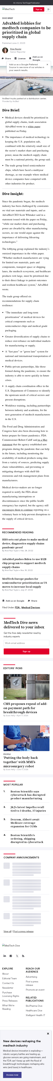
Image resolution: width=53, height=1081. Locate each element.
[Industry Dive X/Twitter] (17, 956)
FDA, (18, 607)
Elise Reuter (15, 49)
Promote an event (35, 989)
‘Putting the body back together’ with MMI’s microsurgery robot (20, 761)
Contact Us (8, 983)
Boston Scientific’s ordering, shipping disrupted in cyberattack (27, 838)
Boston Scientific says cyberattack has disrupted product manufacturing (28, 795)
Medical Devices (30, 607)
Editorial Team (9, 978)
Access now (12, 1075)
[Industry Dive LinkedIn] (4, 956)
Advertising (31, 976)
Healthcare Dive (34, 1010)
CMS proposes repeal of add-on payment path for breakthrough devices (25, 708)
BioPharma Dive (34, 1005)
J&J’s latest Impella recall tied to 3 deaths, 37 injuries (28, 808)
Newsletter (7, 987)
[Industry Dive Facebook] (11, 956)
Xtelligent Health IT (35, 1015)
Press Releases (10, 1000)
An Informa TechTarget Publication (26, 3)
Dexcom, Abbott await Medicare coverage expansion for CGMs (25, 823)
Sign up (39, 9)
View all (7, 931)
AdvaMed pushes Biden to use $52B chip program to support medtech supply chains (24, 563)
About (5, 973)
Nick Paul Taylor (12, 551)
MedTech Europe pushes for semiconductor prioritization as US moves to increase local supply (24, 583)
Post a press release (23, 931)
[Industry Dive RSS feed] (23, 956)
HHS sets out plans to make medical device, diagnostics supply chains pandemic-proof (25, 543)
